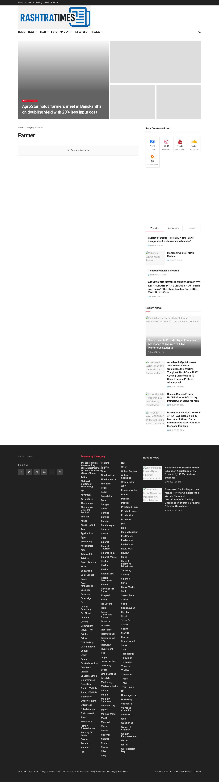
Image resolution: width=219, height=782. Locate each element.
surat (124, 645)
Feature (105, 463)
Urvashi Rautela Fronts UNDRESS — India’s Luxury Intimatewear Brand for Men (183, 397)
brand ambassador (87, 584)
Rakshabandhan (129, 532)
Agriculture (30, 101)
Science (125, 578)
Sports (124, 624)
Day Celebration (89, 663)
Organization (128, 482)
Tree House (127, 687)
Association (87, 546)
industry (105, 621)
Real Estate (127, 536)
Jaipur (104, 657)
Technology (127, 653)
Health (104, 561)
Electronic (86, 696)
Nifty (103, 755)
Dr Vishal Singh (89, 676)
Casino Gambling (86, 607)
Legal (104, 669)
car (82, 602)
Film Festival (107, 475)
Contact (54, 3)
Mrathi (104, 718)
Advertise (29, 3)
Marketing (106, 682)
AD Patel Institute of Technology (87, 484)
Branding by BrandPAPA (117, 771)
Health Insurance (106, 579)
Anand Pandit (88, 525)
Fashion (85, 743)
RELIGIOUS (127, 548)
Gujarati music (109, 557)
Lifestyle (81, 32)
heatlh (104, 584)
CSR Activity (87, 642)
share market (128, 587)
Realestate (127, 540)
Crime (84, 638)
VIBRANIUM (127, 714)
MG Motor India (109, 686)
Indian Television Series (106, 614)
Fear (83, 751)
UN (122, 691)
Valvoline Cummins (126, 709)
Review (96, 32)
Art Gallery (86, 541)
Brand (84, 579)
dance (84, 659)
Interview (106, 644)
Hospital (105, 595)
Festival (105, 467)
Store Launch (128, 641)
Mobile (104, 690)
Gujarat (105, 542)
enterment (86, 705)
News (31, 32)
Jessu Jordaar (109, 661)
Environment (87, 713)
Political (125, 498)
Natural (105, 739)
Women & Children (126, 728)
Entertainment (60, 32)
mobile (104, 694)
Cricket (84, 634)
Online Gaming (129, 471)
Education (86, 684)
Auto (83, 550)
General (105, 529)
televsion (126, 662)
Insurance (106, 629)
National (105, 734)
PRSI (123, 523)
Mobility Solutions (106, 700)
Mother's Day (108, 705)
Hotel (104, 599)
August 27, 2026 (176, 387)
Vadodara (126, 703)
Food (104, 488)
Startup (125, 633)
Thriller (125, 670)
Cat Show (86, 613)
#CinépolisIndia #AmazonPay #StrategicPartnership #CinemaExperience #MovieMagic (93, 468)
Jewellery (106, 665)
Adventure (86, 495)
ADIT (83, 490)
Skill (123, 591)
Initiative (105, 625)
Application (87, 533)
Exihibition (86, 721)
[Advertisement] (173, 196)
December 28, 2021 (50, 118)
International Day (108, 639)
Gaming (105, 517)
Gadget (105, 504)
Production (127, 515)
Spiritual (125, 612)
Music (104, 726)
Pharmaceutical (129, 490)
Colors (84, 621)
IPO (103, 653)
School (125, 574)
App (83, 529)
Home (21, 32)
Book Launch (87, 575)
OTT (123, 486)
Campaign (86, 598)
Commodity (87, 626)
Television (126, 658)
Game (104, 508)
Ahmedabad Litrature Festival (87, 510)
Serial (124, 583)
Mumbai (105, 722)
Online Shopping (126, 476)
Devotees (86, 667)
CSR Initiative (88, 646)
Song (124, 603)
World (124, 740)
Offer (124, 467)
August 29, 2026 (156, 352)
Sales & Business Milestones (127, 564)
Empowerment (88, 701)
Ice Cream (106, 603)
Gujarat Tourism (105, 547)
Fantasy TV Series (87, 733)
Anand (84, 521)
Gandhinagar (108, 525)
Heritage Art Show (107, 590)
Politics (125, 503)
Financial (106, 483)
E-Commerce (88, 680)
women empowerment (129, 735)
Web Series (127, 723)
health (104, 565)
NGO (103, 751)
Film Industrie (108, 479)
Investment (107, 649)
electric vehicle (89, 692)
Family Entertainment (88, 727)
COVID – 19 (87, 630)
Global (104, 533)
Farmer (40, 127)
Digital (84, 671)
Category (30, 127)
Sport (124, 616)
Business (85, 590)
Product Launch (129, 511)
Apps (83, 537)
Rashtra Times (32, 118)
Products (126, 519)
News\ (104, 747)
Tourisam (126, 674)
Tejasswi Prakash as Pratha (163, 270)
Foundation (107, 496)
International (108, 634)
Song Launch (128, 608)
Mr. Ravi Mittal (108, 714)
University (126, 699)
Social (124, 599)
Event (83, 717)
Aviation (85, 558)
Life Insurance (108, 674)
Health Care (107, 573)
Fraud (104, 500)
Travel (124, 683)
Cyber (84, 655)
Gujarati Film (108, 553)
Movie (104, 709)
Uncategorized (129, 695)
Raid (123, 528)
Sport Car (126, 620)
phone (124, 494)
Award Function (89, 562)
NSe (123, 463)
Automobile (87, 554)
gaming (105, 513)
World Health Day (128, 750)
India (103, 608)
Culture (84, 651)
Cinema (85, 617)
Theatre (125, 666)
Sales (124, 557)
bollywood (86, 570)
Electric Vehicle (89, 688)
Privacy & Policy (42, 3)
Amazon (85, 516)
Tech (43, 32)
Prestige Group (129, 507)
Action (84, 477)
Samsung (126, 570)
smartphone (127, 595)
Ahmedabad (87, 503)
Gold (103, 537)
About (20, 3)
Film (103, 471)
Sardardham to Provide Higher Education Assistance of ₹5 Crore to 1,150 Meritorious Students (172, 344)
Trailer (125, 678)
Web (123, 718)
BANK (84, 566)
